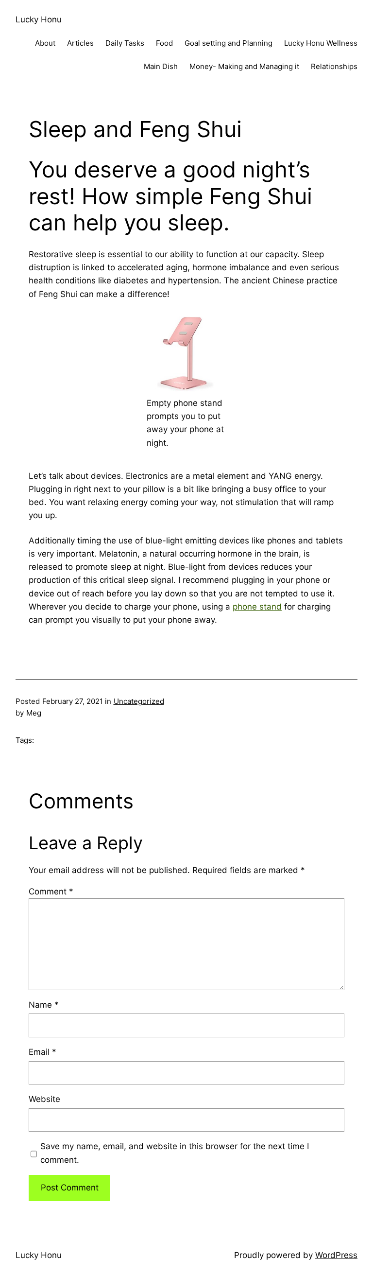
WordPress (336, 1255)
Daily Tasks (124, 43)
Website (44, 1099)
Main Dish (161, 66)
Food (164, 43)
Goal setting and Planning (228, 43)
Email (42, 1052)
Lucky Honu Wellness (320, 43)
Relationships (334, 66)
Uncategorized (139, 701)
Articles (80, 43)
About (45, 43)
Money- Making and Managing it (244, 66)
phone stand (257, 607)
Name (44, 1005)
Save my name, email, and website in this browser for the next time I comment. (174, 1152)
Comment (51, 891)
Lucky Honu (39, 19)
